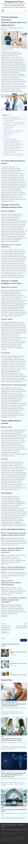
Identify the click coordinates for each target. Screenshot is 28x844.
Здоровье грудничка (11, 702)
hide (9, 115)
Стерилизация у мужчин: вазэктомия (18, 662)
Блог (8, 616)
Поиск (3, 638)
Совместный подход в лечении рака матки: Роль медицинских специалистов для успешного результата (13, 774)
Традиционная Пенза (14, 2)
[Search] (25, 10)
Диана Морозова (6, 707)
